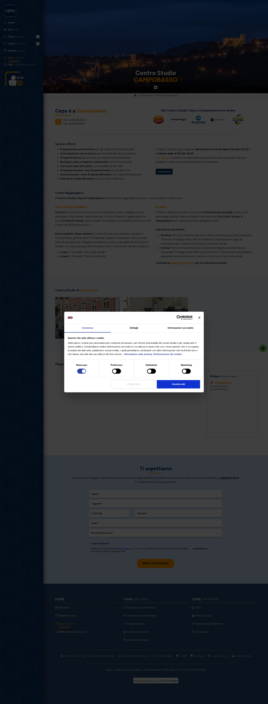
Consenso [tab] (87, 328)
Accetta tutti (178, 384)
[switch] (116, 371)
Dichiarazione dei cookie (168, 354)
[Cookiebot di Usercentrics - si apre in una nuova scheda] (178, 317)
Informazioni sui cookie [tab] (180, 328)
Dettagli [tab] (134, 328)
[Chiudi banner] (199, 318)
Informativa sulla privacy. (138, 354)
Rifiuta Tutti (133, 384)
